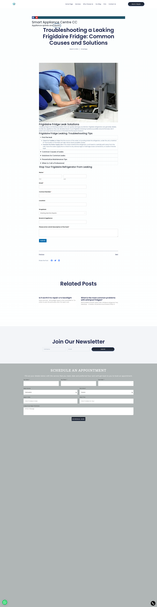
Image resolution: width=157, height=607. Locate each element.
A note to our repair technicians (31, 406)
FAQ (104, 4)
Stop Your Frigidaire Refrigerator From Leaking (65, 167)
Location (42, 200)
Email (41, 183)
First (40, 179)
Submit (42, 241)
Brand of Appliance (45, 218)
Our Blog (98, 4)
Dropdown (42, 209)
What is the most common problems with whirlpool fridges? (98, 299)
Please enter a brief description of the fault (54, 227)
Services (78, 4)
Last (65, 179)
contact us (112, 4)
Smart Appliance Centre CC (54, 22)
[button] (52, 260)
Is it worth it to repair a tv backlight (55, 298)
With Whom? (83, 388)
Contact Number (45, 192)
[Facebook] (33, 17)
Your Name (26, 379)
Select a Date (27, 397)
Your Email (101, 379)
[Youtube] (36, 17)
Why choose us (88, 4)
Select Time (82, 397)
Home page (69, 4)
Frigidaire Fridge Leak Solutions (59, 124)
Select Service (27, 388)
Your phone (63, 379)
